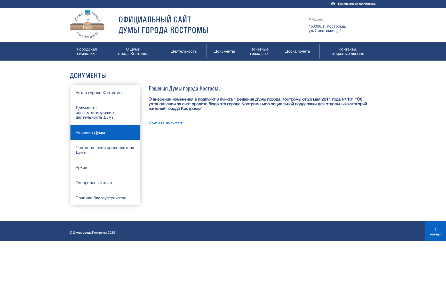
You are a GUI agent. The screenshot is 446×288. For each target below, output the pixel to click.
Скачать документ (166, 122)
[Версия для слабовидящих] (333, 6)
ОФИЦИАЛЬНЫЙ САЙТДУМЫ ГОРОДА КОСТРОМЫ (163, 24)
